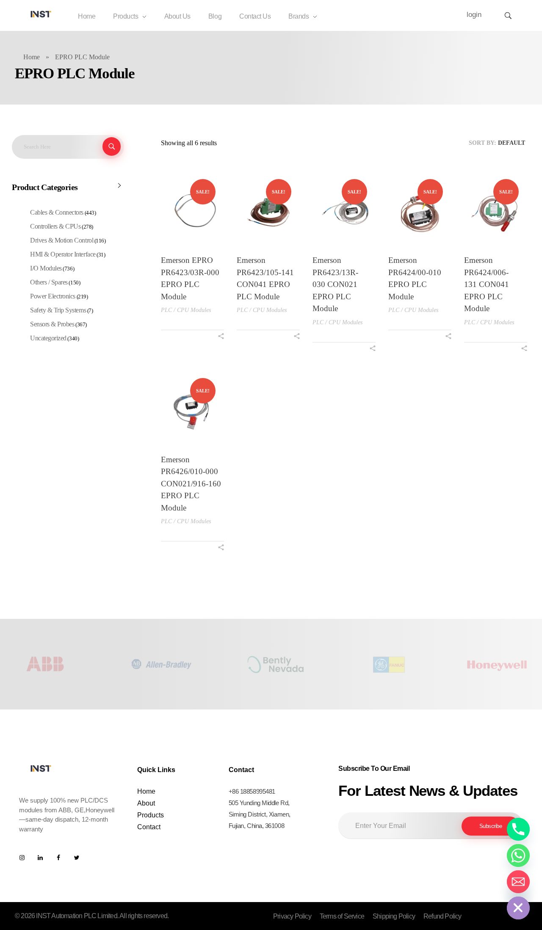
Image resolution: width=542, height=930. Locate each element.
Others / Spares (49, 282)
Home (31, 57)
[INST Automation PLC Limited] (41, 14)
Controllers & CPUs (55, 226)
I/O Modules (46, 268)
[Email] (518, 881)
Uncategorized (48, 338)
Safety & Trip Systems (58, 310)
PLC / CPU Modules (186, 310)
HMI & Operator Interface (62, 254)
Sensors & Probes (52, 324)
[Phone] (518, 829)
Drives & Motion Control (61, 240)
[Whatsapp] (518, 855)
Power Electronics (52, 296)
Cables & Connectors (56, 212)
